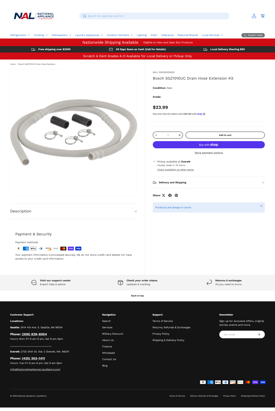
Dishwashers (59, 35)
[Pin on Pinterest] (176, 195)
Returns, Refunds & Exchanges (171, 327)
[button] (262, 15)
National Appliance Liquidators (32, 396)
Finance (107, 346)
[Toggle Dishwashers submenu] (70, 35)
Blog (105, 365)
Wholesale (108, 352)
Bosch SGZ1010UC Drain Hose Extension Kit (38, 64)
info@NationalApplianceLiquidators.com (35, 369)
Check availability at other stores (175, 169)
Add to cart (225, 135)
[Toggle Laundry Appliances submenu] (102, 35)
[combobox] (154, 16)
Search (106, 321)
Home (13, 64)
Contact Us (109, 359)
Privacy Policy (160, 333)
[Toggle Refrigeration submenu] (29, 35)
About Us (108, 340)
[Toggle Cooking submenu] (47, 35)
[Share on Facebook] (170, 195)
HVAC (154, 35)
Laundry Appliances (87, 35)
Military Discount (112, 333)
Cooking (39, 35)
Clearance (167, 35)
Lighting (142, 35)
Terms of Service (162, 321)
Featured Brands (187, 35)
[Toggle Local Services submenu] (222, 35)
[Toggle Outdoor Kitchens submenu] (132, 35)
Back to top (137, 295)
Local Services (210, 35)
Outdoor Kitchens (118, 35)
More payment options (209, 152)
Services (107, 327)
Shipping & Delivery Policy (168, 340)
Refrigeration (18, 35)
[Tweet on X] (163, 195)
